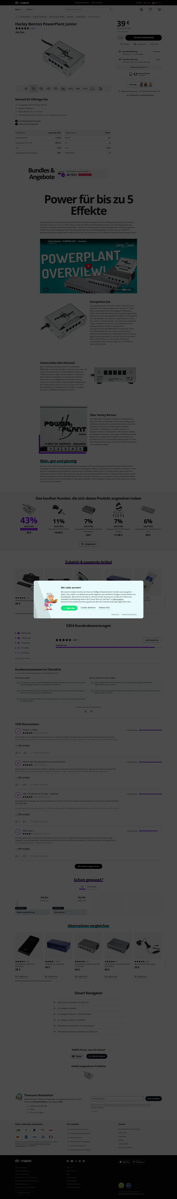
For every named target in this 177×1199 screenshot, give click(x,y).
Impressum (115, 614)
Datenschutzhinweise (129, 614)
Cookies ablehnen (88, 607)
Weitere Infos (104, 607)
